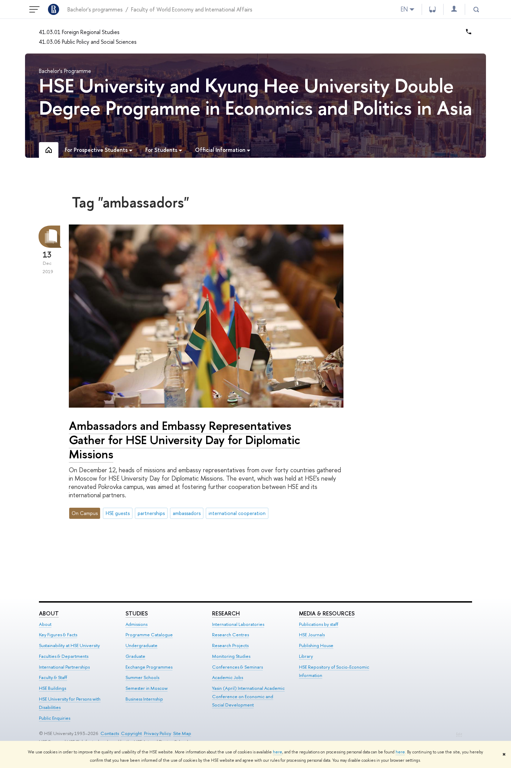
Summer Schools (142, 677)
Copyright (131, 733)
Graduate (135, 656)
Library (306, 656)
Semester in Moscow (146, 688)
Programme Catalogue (149, 634)
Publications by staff (318, 624)
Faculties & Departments (63, 656)
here (277, 752)
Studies (136, 613)
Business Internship (144, 699)
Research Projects (230, 645)
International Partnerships (64, 667)
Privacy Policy (157, 733)
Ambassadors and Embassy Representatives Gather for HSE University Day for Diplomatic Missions (184, 439)
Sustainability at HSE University (69, 645)
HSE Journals (312, 634)
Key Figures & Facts (58, 634)
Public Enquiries (54, 718)
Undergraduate (141, 645)
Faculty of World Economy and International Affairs (191, 9)
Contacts (109, 733)
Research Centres (230, 634)
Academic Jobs (227, 677)
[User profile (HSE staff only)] (454, 9)
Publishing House (316, 645)
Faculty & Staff (53, 677)
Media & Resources (327, 613)
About (49, 613)
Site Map (182, 733)
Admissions (136, 624)
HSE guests (118, 513)
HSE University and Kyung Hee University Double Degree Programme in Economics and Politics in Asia (255, 96)
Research (226, 613)
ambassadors (187, 513)
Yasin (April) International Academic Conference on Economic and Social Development (248, 696)
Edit (459, 734)
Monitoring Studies (231, 656)
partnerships (151, 513)
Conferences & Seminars (237, 667)
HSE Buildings (52, 688)
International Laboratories (238, 624)
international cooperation (237, 513)
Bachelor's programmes (95, 9)
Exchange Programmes (148, 667)
